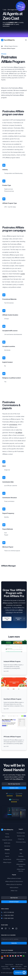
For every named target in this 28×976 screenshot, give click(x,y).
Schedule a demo (18, 618)
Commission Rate (8, 482)
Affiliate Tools (14, 890)
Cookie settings (6, 968)
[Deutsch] (2, 956)
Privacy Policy (4, 966)
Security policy (19, 964)
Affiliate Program (18, 67)
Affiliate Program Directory (11, 46)
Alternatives (7, 846)
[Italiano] (15, 956)
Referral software (14, 887)
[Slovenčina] (2, 958)
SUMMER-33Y (9, 24)
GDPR (25, 966)
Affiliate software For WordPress (14, 884)
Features (7, 836)
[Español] (7, 956)
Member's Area (21, 836)
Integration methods (7, 839)
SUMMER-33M (12, 22)
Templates (20, 856)
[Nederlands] (18, 956)
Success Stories (7, 859)
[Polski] (21, 956)
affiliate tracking (7, 603)
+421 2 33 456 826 (8, 912)
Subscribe (14, 943)
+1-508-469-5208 (8, 918)
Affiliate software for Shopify (14, 878)
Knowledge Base (21, 832)
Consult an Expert (14, 901)
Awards (7, 856)
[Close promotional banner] (26, 2)
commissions (13, 424)
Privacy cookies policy (16, 966)
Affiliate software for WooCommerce (14, 881)
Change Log (21, 839)
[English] (5, 956)
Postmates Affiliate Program (8, 48)
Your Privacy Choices (20, 968)
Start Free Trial (6, 618)
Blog (21, 853)
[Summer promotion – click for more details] (14, 18)
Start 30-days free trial (14, 784)
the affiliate (18, 432)
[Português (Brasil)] (23, 956)
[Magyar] (13, 956)
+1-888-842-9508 (8, 915)
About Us (7, 853)
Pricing (7, 833)
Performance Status (21, 842)
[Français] (10, 956)
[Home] (2, 46)
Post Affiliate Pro (18, 779)
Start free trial (14, 897)
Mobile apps (7, 843)
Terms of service (9, 964)
